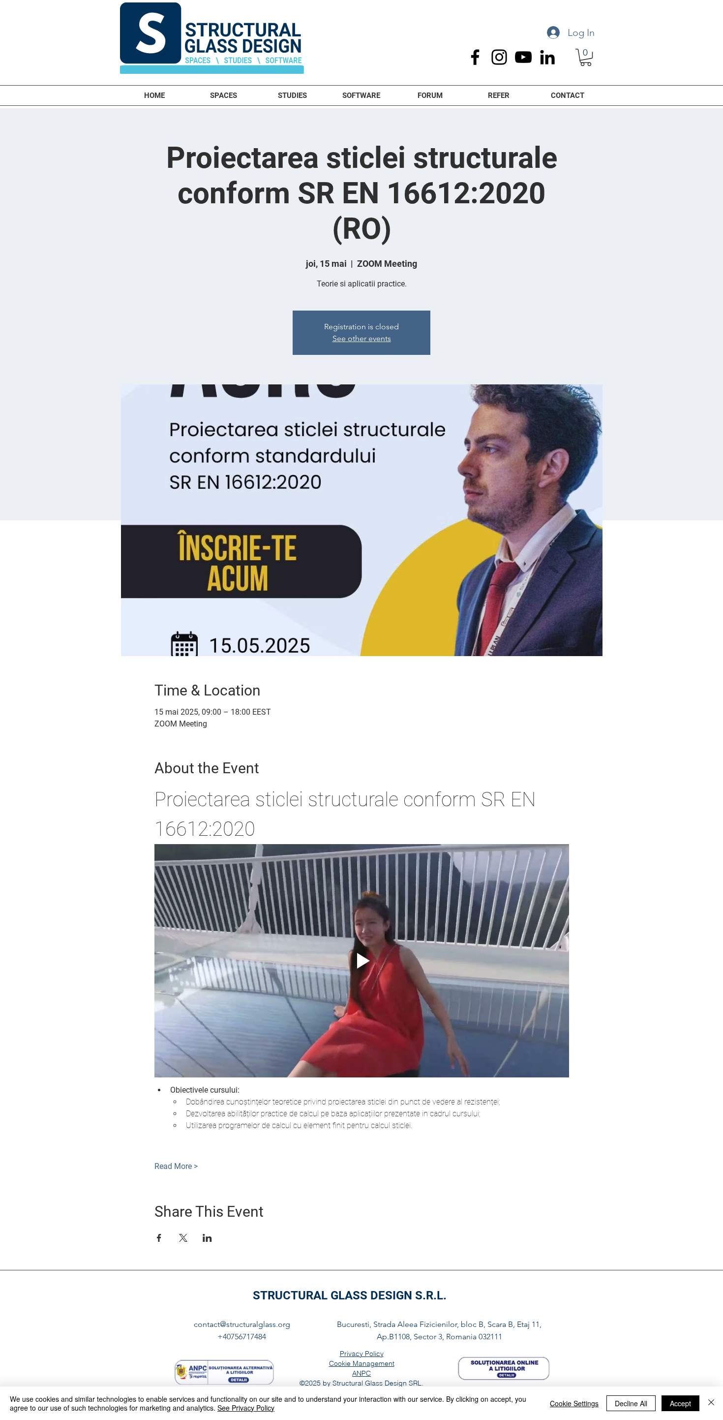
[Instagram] (499, 57)
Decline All (631, 1403)
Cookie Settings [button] (574, 1403)
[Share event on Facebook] (159, 1238)
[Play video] (361, 960)
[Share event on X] (183, 1238)
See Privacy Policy (245, 1408)
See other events (361, 338)
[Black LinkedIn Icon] (547, 57)
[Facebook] (475, 57)
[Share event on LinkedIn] (207, 1238)
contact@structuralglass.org (242, 1324)
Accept (680, 1403)
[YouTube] (523, 57)
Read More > (176, 1166)
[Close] (711, 1403)
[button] (585, 57)
